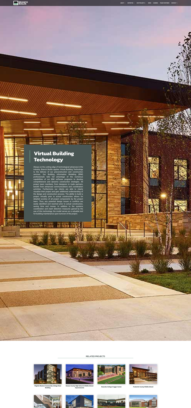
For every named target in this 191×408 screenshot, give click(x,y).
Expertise (130, 3)
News (149, 3)
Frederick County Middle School (143, 387)
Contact (173, 3)
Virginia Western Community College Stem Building (47, 387)
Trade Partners (164, 3)
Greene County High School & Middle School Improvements (79, 387)
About (122, 3)
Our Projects (141, 3)
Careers (155, 3)
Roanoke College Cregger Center (111, 387)
